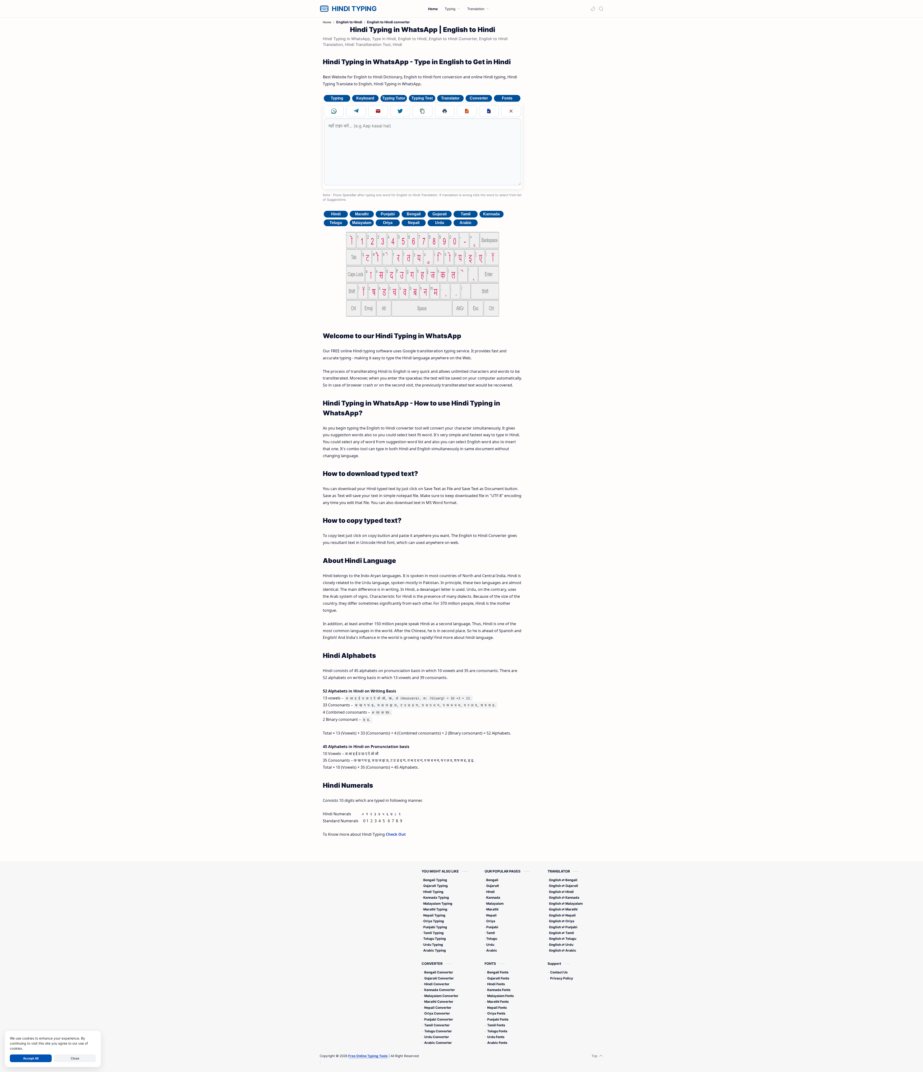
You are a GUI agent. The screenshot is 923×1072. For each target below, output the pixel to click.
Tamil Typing (433, 933)
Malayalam (361, 223)
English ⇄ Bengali (563, 880)
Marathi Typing (435, 909)
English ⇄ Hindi (561, 892)
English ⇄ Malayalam (566, 903)
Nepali (413, 223)
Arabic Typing (434, 950)
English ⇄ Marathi (563, 909)
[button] (592, 8)
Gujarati (439, 214)
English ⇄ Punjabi (563, 927)
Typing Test (422, 98)
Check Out (396, 834)
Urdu (439, 223)
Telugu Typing (434, 939)
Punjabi (388, 214)
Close (75, 1058)
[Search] (601, 8)
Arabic (466, 223)
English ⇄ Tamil (561, 933)
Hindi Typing (433, 892)
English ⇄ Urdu (561, 945)
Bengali (414, 214)
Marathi (361, 214)
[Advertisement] (564, 96)
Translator (450, 98)
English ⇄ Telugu (562, 939)
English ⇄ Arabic (562, 950)
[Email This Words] (378, 111)
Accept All (30, 1058)
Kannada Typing (436, 897)
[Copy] (422, 111)
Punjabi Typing (435, 927)
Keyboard (365, 98)
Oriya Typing (433, 921)
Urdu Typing (433, 945)
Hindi (336, 214)
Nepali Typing (434, 915)
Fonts (507, 98)
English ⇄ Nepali (562, 915)
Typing (337, 98)
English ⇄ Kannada (564, 897)
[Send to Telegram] (356, 111)
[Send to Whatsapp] (334, 111)
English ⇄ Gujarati (563, 886)
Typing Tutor (393, 98)
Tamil (465, 214)
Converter (479, 98)
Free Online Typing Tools (368, 1056)
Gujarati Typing (435, 886)
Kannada (491, 214)
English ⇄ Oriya (561, 921)
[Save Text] (467, 111)
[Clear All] (511, 111)
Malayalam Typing (437, 903)
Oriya (388, 223)
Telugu (336, 223)
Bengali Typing (435, 880)
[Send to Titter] (400, 111)
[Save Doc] (489, 111)
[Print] (445, 111)
